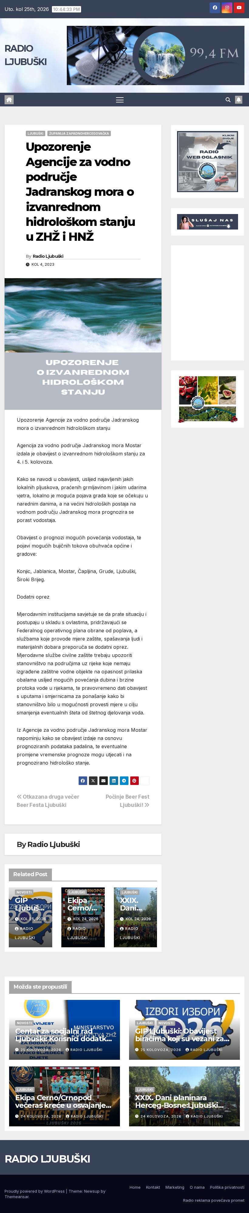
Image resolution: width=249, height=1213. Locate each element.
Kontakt (153, 1187)
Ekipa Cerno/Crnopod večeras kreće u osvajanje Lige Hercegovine (60, 1105)
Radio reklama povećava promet (213, 1200)
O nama (197, 1187)
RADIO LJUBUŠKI (47, 1159)
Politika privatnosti (227, 1187)
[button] (228, 100)
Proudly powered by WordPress (35, 1191)
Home (135, 1187)
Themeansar (17, 1196)
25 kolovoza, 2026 (42, 1050)
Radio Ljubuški (48, 256)
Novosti (24, 892)
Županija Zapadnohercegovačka (79, 133)
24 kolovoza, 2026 (42, 1116)
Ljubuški (35, 133)
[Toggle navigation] (119, 99)
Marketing (174, 1187)
